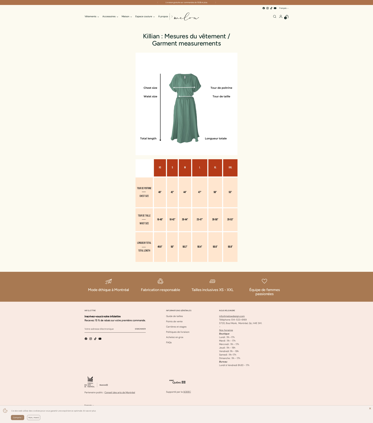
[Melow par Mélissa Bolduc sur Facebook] (263, 8)
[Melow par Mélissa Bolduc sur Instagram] (267, 8)
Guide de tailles (174, 316)
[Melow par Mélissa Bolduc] (186, 16)
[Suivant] (215, 2)
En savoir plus (89, 411)
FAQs (169, 342)
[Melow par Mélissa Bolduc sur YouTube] (275, 8)
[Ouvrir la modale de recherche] (275, 16)
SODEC (187, 391)
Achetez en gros (174, 337)
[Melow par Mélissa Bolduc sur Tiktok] (271, 8)
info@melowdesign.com (232, 316)
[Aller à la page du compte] (281, 16)
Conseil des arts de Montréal (119, 392)
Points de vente (174, 321)
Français (282, 8)
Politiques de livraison (177, 331)
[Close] (370, 408)
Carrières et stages (176, 326)
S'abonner (140, 329)
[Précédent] (157, 2)
